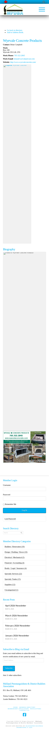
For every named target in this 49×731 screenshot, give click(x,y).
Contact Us (24, 710)
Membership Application (18, 708)
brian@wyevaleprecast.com (24, 59)
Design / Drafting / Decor (16, 552)
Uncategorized (11, 590)
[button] (42, 9)
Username (7, 485)
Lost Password (10, 519)
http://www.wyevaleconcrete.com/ (23, 62)
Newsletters (35, 708)
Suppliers (10, 585)
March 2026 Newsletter (16, 616)
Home (15, 707)
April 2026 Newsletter (15, 606)
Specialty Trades (13, 579)
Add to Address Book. (15, 32)
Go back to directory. (15, 30)
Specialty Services (13, 574)
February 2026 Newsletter (17, 626)
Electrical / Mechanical (14, 557)
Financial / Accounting (14, 563)
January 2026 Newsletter (17, 636)
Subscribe (9, 668)
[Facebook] (24, 714)
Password (6, 495)
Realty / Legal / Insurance (16, 568)
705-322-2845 (19, 55)
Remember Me (10, 504)
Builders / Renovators (14, 547)
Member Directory (27, 707)
